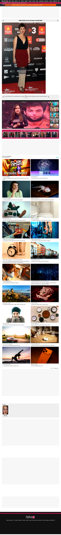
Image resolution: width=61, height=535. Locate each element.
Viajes (43, 520)
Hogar (27, 520)
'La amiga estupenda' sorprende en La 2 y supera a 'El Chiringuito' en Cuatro (24, 5)
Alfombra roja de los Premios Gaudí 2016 (18, 2)
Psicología (34, 520)
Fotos (9, 2)
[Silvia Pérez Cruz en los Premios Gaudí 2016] (24, 135)
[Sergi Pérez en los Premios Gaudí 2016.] (54, 135)
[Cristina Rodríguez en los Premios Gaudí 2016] (5, 135)
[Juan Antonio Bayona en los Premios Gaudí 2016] (36, 135)
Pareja (16, 520)
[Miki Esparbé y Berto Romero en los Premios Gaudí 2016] (30, 135)
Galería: (30, 130)
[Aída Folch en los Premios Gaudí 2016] (11, 135)
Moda (8, 520)
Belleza (11, 520)
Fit (14, 520)
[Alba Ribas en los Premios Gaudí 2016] (42, 135)
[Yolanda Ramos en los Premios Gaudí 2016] (18, 135)
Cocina (23, 520)
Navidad (47, 520)
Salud (30, 520)
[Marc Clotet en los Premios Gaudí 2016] (48, 135)
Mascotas (40, 520)
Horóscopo (52, 520)
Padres (20, 520)
